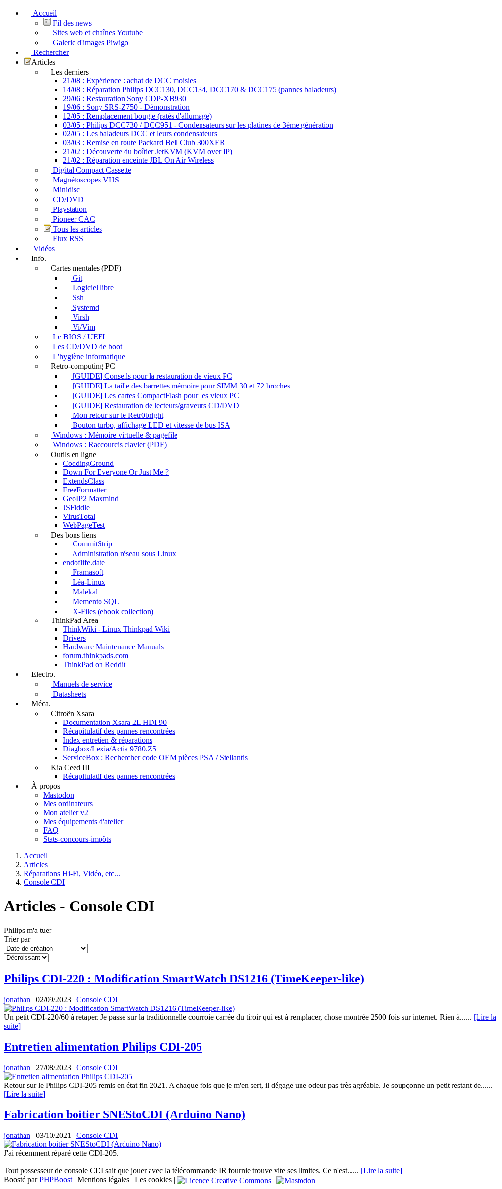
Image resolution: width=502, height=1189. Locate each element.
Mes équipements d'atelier (83, 821)
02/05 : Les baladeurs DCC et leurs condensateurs (140, 133)
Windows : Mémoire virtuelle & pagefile (114, 435)
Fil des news (71, 23)
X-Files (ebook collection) (112, 611)
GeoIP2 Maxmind (91, 498)
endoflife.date (84, 562)
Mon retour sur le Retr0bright (117, 415)
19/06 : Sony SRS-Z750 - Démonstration (126, 107)
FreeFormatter (84, 490)
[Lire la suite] (24, 1094)
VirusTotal (79, 516)
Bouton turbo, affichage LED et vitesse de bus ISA (150, 425)
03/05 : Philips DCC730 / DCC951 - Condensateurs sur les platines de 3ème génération (198, 125)
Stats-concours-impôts (77, 839)
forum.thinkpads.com (95, 655)
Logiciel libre (92, 288)
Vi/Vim (83, 327)
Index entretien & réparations (107, 740)
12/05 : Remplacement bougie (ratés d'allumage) (137, 116)
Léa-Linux (88, 582)
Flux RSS (67, 238)
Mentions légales (103, 1179)
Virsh (80, 317)
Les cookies (153, 1179)
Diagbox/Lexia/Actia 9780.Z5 (109, 749)
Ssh (77, 297)
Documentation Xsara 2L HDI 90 (115, 722)
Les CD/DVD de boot (86, 346)
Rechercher (50, 52)
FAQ (51, 830)
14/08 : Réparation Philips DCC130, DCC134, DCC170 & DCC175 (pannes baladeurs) (199, 89)
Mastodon (58, 795)
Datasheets (68, 694)
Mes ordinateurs (68, 804)
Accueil (44, 13)
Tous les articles (76, 229)
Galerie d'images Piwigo (89, 42)
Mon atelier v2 (65, 812)
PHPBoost (55, 1179)
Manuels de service (81, 684)
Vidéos (43, 248)
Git (76, 278)
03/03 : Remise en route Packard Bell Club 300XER (144, 142)
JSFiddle (76, 507)
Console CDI (97, 999)
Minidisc (65, 189)
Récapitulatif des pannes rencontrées (119, 731)
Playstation (69, 209)
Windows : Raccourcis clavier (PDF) (109, 444)
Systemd (85, 307)
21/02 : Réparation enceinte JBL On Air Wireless (138, 160)
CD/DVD (67, 199)
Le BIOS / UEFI (78, 337)
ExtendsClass (83, 481)
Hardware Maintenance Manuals (113, 647)
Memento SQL (95, 601)
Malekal (84, 592)
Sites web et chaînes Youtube (97, 32)
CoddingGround (88, 463)
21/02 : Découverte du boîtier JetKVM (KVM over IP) (147, 151)
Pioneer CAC (73, 219)
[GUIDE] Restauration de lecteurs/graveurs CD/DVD (155, 405)
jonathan (17, 999)
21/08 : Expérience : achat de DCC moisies (129, 81)
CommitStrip (91, 544)
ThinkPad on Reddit (94, 664)
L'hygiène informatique (88, 356)
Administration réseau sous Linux (123, 553)
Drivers (74, 638)
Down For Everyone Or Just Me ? (116, 472)
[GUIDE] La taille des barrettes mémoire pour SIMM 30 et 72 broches (180, 386)
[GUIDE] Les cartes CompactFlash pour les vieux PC (155, 395)
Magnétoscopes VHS (85, 180)
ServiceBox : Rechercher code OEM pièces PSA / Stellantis (155, 757)
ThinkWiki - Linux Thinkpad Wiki (116, 629)
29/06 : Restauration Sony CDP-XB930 (124, 98)
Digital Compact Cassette (91, 170)
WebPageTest (84, 525)
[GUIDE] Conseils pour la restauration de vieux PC (151, 376)
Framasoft (87, 572)
